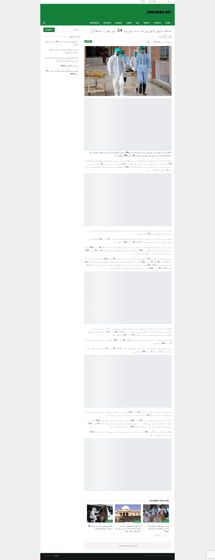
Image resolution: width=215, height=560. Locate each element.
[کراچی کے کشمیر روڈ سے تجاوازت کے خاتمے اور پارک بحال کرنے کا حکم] (128, 513)
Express (107, 23)
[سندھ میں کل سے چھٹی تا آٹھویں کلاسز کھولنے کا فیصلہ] (156, 513)
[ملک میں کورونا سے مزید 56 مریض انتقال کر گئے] (100, 513)
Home (167, 23)
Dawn (129, 23)
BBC (137, 23)
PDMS (56, 556)
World (147, 23)
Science (157, 23)
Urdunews (94, 23)
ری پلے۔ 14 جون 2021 (69, 66)
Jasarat (118, 23)
